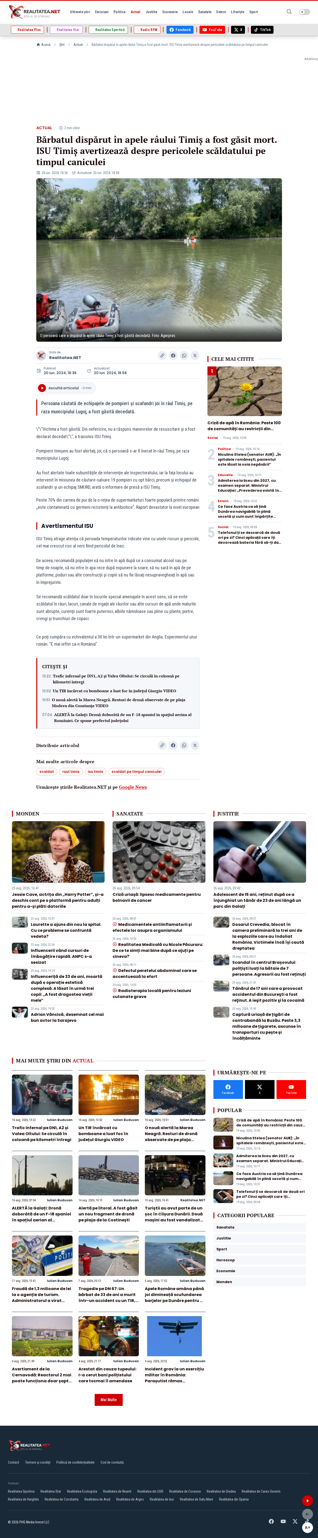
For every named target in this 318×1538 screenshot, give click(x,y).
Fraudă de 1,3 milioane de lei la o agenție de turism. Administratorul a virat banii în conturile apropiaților (41, 1300)
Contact (13, 1462)
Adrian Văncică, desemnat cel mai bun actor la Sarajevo (67, 1017)
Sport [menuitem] (253, 12)
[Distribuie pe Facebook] (173, 355)
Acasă (45, 45)
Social (212, 438)
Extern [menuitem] (221, 12)
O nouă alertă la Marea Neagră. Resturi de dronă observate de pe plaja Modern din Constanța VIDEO (118, 702)
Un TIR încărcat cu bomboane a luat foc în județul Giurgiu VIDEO (114, 691)
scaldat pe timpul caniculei (136, 771)
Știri (62, 45)
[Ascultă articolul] (307, 1500)
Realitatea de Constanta (62, 1499)
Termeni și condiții (37, 1462)
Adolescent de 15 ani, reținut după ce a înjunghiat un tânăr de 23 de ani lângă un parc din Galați (257, 900)
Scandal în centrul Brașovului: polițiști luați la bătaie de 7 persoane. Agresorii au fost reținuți (269, 968)
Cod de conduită (112, 1462)
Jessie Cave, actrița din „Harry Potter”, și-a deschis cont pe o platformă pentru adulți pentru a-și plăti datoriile (58, 900)
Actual (78, 45)
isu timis (95, 771)
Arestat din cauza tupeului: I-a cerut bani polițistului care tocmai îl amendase (107, 1375)
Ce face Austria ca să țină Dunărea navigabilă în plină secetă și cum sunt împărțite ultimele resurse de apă (245, 514)
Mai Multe (109, 1399)
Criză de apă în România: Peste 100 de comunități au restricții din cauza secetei (244, 429)
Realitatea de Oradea (221, 1491)
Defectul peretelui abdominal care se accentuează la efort (155, 973)
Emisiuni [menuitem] (102, 12)
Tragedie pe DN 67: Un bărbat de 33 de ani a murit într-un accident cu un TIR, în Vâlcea (107, 1297)
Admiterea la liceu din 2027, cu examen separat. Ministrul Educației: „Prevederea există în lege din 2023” (248, 488)
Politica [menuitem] (120, 12)
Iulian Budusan (60, 1120)
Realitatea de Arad (97, 1499)
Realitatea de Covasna (185, 1491)
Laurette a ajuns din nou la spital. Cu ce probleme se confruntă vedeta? (66, 930)
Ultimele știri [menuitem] (80, 12)
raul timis (71, 771)
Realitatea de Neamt (117, 1491)
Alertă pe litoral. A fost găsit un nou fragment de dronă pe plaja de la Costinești (108, 1214)
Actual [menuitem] (136, 12)
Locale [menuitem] (188, 12)
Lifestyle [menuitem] (237, 12)
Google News (133, 787)
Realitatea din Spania (234, 1499)
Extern (223, 501)
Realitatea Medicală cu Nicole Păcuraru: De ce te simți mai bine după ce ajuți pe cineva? (158, 950)
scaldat (47, 771)
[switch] (304, 12)
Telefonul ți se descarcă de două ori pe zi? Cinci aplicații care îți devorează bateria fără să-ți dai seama (249, 540)
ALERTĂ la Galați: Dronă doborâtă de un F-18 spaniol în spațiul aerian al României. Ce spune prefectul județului (123, 717)
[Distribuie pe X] (195, 355)
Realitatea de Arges (130, 1499)
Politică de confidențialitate (75, 1462)
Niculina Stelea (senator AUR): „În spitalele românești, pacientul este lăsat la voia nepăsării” (249, 459)
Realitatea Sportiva (21, 1491)
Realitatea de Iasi (162, 1499)
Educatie (225, 475)
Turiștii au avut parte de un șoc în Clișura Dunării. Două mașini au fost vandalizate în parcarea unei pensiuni (174, 1217)
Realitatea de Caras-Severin (261, 1491)
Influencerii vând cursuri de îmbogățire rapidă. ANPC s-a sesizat (61, 956)
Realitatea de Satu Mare (196, 1499)
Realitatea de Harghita (23, 1499)
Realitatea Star (50, 1491)
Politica (224, 449)
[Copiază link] (162, 355)
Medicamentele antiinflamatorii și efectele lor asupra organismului (152, 927)
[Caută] (289, 12)
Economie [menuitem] (170, 12)
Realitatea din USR (150, 1491)
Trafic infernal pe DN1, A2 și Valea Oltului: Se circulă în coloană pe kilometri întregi (116, 679)
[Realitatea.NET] (35, 12)
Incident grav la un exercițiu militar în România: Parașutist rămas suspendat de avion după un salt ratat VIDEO (175, 1381)
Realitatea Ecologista (82, 1491)
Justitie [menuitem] (152, 12)
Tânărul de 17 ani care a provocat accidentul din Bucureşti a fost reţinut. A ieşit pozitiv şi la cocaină (268, 994)
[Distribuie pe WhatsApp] (184, 355)
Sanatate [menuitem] (205, 12)
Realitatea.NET (65, 358)
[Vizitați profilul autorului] (41, 356)
